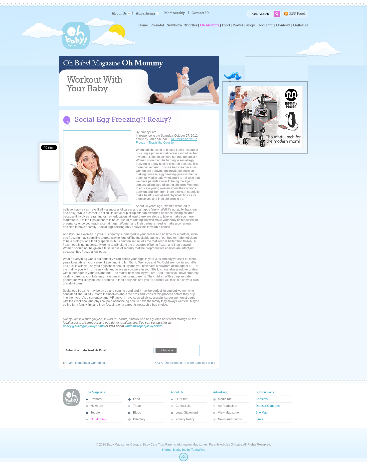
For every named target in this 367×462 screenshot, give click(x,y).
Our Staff (181, 399)
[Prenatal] (157, 25)
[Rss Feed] (297, 13)
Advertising (220, 392)
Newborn (97, 406)
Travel (137, 406)
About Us (177, 392)
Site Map (262, 412)
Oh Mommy (98, 419)
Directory (139, 419)
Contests (262, 399)
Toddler (96, 412)
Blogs (137, 412)
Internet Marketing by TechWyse (183, 450)
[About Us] (120, 13)
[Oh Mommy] (209, 25)
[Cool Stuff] (265, 25)
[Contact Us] (200, 12)
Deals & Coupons (268, 406)
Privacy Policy (185, 419)
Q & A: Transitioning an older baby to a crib (184, 363)
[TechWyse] (183, 460)
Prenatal (96, 399)
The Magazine (95, 392)
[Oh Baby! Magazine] (76, 48)
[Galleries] (300, 25)
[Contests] (283, 25)
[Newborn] (174, 25)
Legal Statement (187, 412)
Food (136, 399)
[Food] (226, 25)
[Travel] (238, 25)
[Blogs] (250, 25)
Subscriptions (265, 392)
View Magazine (228, 412)
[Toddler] (190, 25)
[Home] (143, 25)
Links (259, 419)
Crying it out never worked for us (87, 363)
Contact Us (183, 406)
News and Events (230, 419)
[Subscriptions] (174, 12)
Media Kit (224, 399)
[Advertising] (146, 13)
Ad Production (227, 406)
